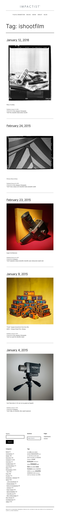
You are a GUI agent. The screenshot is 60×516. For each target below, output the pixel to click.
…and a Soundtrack (11, 481)
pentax (21, 112)
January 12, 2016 (18, 40)
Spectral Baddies (11, 491)
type (30, 474)
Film (14, 185)
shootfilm (38, 471)
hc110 (18, 186)
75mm (11, 186)
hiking (35, 457)
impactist (39, 457)
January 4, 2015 (17, 350)
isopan (22, 336)
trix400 (34, 186)
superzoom (28, 410)
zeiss (39, 474)
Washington (33, 474)
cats (27, 455)
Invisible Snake (9, 463)
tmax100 (25, 112)
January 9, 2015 (17, 274)
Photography (23, 185)
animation (29, 453)
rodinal (28, 471)
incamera (28, 459)
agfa (13, 336)
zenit (42, 260)
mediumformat (36, 461)
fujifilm (35, 455)
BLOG (45, 14)
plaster (34, 466)
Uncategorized (9, 499)
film (11, 112)
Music (7, 467)
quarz (30, 260)
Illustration (8, 457)
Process (8, 475)
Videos (7, 501)
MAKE (34, 14)
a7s (11, 336)
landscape (30, 461)
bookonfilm (21, 260)
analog (14, 186)
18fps (11, 410)
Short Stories (9, 497)
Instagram (18, 185)
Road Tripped (10, 489)
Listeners (9, 487)
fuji (33, 455)
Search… (8, 433)
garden (28, 457)
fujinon (38, 455)
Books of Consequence (12, 485)
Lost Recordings (10, 465)
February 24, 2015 (19, 125)
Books (7, 451)
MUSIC (28, 14)
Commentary (9, 453)
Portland (29, 468)
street (34, 472)
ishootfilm (14, 112)
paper (38, 464)
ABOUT (40, 14)
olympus (28, 464)
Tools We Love (10, 493)
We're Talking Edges (12, 495)
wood (37, 474)
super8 (39, 260)
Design (7, 455)
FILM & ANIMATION (19, 14)
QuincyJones (35, 260)
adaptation (12, 260)
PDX (28, 466)
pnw (37, 466)
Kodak (18, 112)
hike (33, 457)
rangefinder (38, 468)
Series (7, 479)
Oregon (33, 464)
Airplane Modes (10, 483)
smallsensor (30, 472)
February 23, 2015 (19, 200)
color (30, 455)
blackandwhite (35, 453)
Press (7, 473)
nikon (21, 410)
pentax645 (30, 186)
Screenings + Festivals (11, 477)
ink (31, 459)
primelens (34, 468)
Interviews (8, 461)
